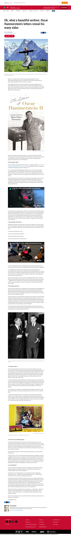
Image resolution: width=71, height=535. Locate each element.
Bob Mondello (10, 32)
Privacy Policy (28, 522)
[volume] (8, 7)
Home (4, 10)
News (8, 10)
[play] (4, 7)
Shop (53, 10)
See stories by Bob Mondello (16, 510)
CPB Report (41, 519)
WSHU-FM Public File (56, 519)
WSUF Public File (55, 522)
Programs (18, 10)
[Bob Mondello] (6, 508)
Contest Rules (41, 522)
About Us (36, 10)
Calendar (31, 10)
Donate (65, 2)
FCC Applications (42, 524)
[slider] (9, 7)
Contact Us (27, 519)
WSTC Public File (55, 524)
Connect (48, 10)
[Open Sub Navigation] (9, 10)
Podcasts (24, 10)
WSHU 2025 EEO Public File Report (31, 524)
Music (12, 10)
